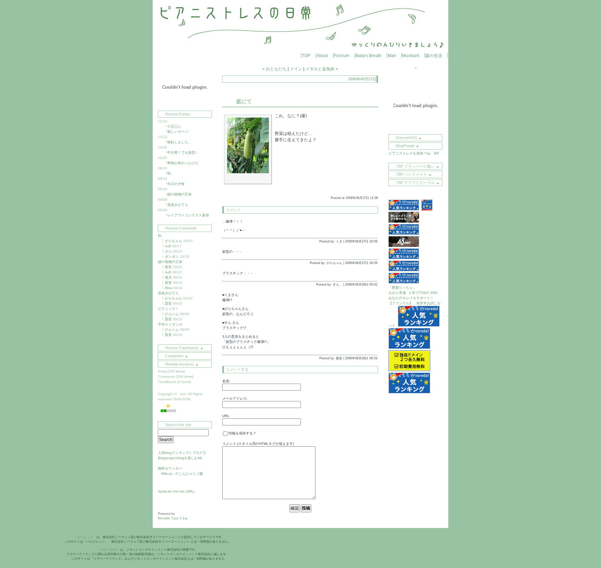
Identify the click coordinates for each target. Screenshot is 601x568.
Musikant (410, 55)
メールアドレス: (235, 398)
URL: (226, 416)
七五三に (174, 126)
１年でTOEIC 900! (423, 293)
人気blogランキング (173, 453)
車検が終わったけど (183, 163)
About (322, 55)
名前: (226, 381)
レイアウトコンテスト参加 (188, 215)
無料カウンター (170, 468)
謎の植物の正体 (179, 194)
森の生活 (433, 55)
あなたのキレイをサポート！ (411, 298)
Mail (392, 55)
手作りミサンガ (170, 324)
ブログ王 (199, 453)
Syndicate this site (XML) (176, 491)
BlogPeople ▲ (407, 146)
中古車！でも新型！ (183, 152)
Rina (168, 288)
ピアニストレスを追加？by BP (413, 153)
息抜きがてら (177, 205)
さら (168, 251)
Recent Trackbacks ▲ (184, 348)
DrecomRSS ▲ (409, 138)
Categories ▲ (177, 356)
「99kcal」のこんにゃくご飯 (180, 473)
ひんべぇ (172, 314)
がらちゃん (173, 241)
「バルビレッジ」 (83, 537)
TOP (306, 55)
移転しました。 (179, 142)
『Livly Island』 (108, 549)
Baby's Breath (368, 55)
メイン (296, 68)
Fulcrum (341, 55)
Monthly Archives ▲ (182, 364)
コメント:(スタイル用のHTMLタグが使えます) (258, 444)
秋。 (170, 173)
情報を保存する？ (241, 433)
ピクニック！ (168, 309)
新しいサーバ (177, 132)
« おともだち (274, 68)
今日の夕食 (176, 184)
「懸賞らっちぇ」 (402, 287)
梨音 (168, 267)
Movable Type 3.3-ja (172, 518)
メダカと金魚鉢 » (321, 68)
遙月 (168, 277)
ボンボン (172, 256)
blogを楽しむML (190, 458)
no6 (168, 246)
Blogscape (166, 458)
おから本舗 (397, 293)
